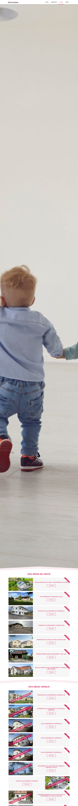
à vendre (61, 2)
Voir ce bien (51, 585)
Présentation (54, 2)
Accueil (47, 2)
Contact (67, 2)
